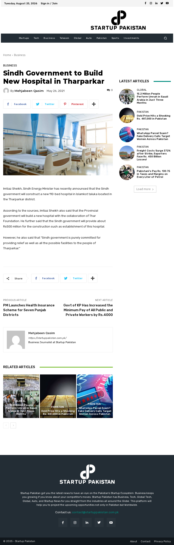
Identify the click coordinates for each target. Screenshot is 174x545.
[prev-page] (6, 425)
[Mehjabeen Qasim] (6, 91)
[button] (165, 38)
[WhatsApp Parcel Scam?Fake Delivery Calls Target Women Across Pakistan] (95, 396)
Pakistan (57, 407)
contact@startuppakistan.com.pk (95, 512)
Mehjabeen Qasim (29, 90)
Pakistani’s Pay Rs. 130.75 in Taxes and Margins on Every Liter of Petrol (153, 174)
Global (21, 401)
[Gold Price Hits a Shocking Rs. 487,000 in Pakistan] (58, 396)
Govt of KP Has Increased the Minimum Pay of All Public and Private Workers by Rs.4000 (88, 310)
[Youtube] (167, 3)
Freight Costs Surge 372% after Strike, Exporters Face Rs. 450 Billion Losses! (154, 155)
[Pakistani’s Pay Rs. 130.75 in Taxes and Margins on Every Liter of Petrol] (127, 172)
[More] (94, 104)
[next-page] (13, 425)
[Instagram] (151, 3)
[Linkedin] (156, 3)
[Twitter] (161, 3)
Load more (143, 189)
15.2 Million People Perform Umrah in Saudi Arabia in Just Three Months (21, 410)
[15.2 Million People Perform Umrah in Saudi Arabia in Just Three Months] (21, 396)
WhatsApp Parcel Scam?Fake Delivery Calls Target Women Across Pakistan (94, 411)
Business (19, 55)
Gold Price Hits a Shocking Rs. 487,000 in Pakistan (58, 412)
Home (7, 55)
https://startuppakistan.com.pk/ (47, 338)
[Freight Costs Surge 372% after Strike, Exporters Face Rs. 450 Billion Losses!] (127, 153)
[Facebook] (145, 3)
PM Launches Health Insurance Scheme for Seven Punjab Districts (29, 310)
